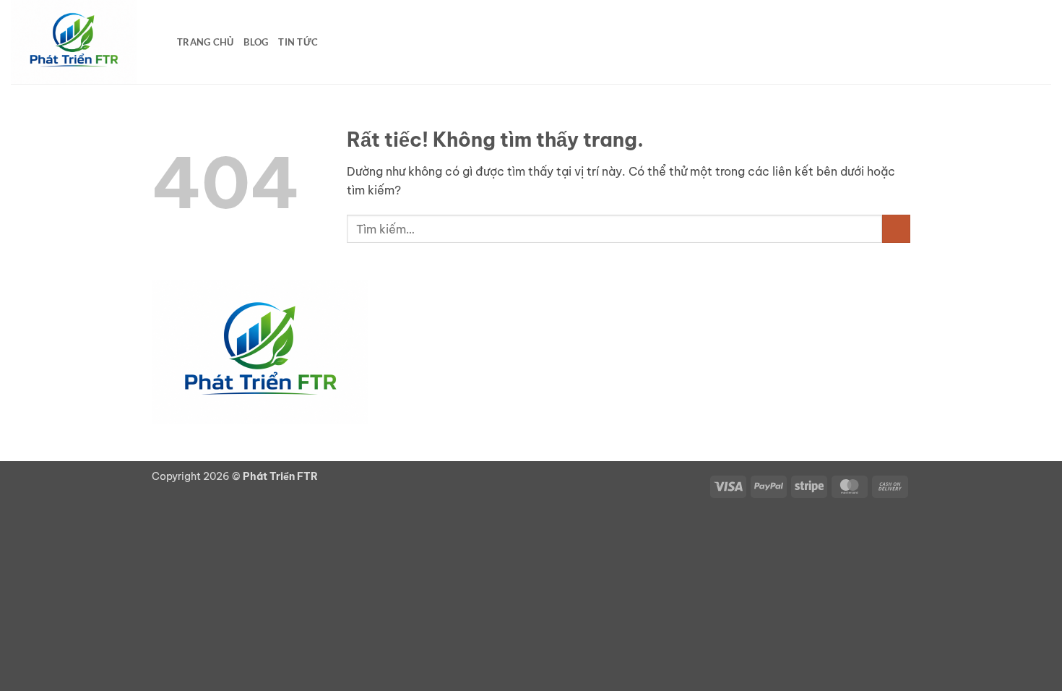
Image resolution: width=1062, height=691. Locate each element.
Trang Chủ (205, 42)
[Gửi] (896, 229)
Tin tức (298, 42)
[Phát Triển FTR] (83, 42)
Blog (255, 42)
